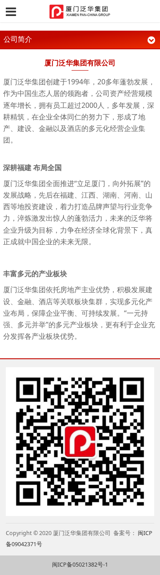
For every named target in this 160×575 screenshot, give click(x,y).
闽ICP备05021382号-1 (80, 564)
